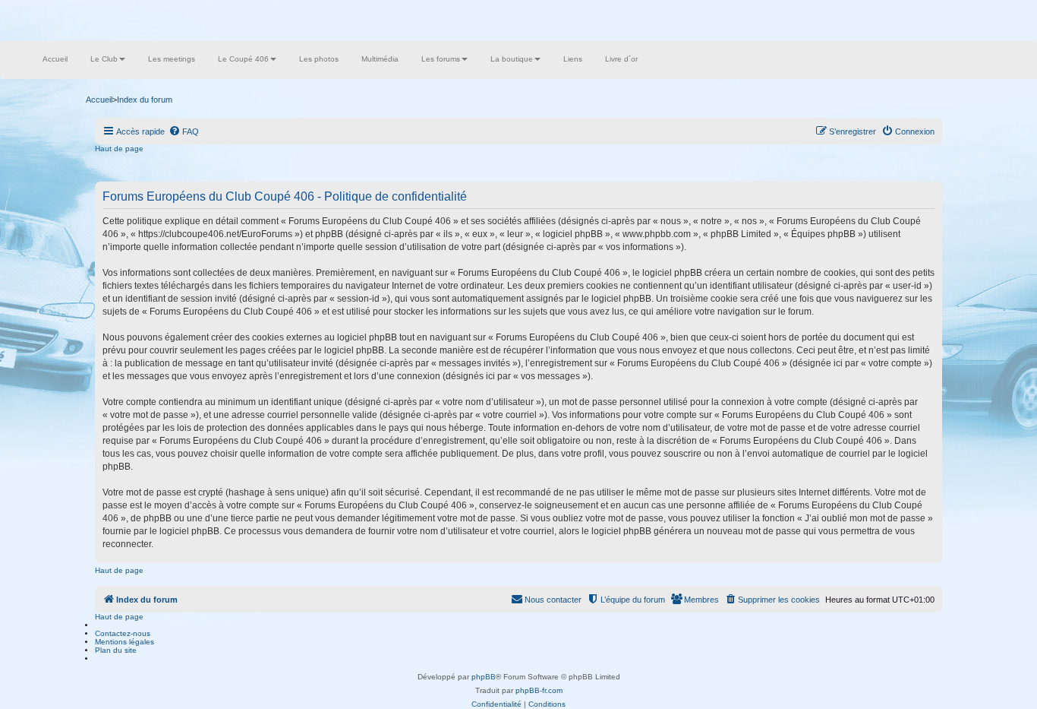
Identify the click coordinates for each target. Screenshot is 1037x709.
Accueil (55, 59)
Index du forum (144, 99)
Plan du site (116, 650)
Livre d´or (621, 59)
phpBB (483, 677)
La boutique (511, 59)
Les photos (319, 59)
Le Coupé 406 (243, 59)
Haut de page (119, 148)
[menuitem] (184, 131)
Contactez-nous (122, 633)
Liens (572, 59)
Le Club (104, 59)
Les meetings (171, 59)
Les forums (440, 59)
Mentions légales (124, 642)
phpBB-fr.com (539, 690)
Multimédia (380, 59)
